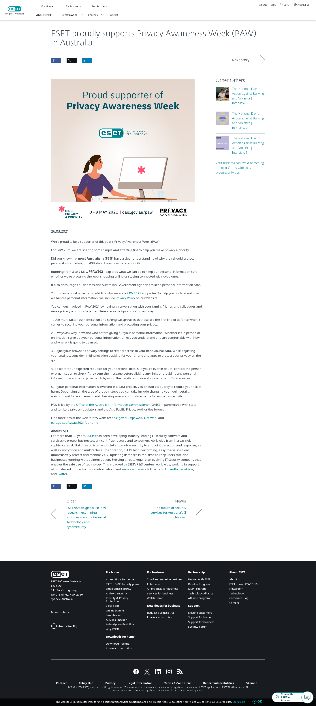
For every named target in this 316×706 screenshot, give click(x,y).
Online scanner (115, 610)
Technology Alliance (200, 593)
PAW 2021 (134, 293)
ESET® (91, 436)
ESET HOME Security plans (122, 584)
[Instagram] (169, 673)
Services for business (160, 593)
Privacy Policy (125, 298)
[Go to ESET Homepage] (15, 10)
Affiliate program (199, 598)
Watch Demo (155, 598)
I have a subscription (119, 648)
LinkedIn (171, 469)
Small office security (118, 588)
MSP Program (197, 588)
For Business (73, 6)
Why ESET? (112, 629)
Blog (273, 4)
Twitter (62, 474)
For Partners (99, 6)
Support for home (199, 617)
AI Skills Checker (116, 620)
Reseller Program (199, 584)
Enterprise (153, 584)
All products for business (162, 588)
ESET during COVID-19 (243, 584)
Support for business (201, 622)
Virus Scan (112, 605)
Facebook (186, 469)
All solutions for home (120, 579)
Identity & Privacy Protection (117, 599)
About (263, 4)
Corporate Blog (239, 598)
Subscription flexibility (120, 624)
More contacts (60, 612)
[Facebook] (136, 673)
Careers (93, 15)
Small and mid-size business (165, 579)
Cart (286, 4)
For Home (47, 6)
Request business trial (160, 612)
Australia (303, 4)
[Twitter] (147, 673)
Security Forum (197, 626)
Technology (236, 593)
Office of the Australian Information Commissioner (113, 404)
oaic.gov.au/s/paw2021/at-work (134, 418)
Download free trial (118, 643)
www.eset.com (132, 469)
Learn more (239, 701)
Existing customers (200, 612)
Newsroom (69, 15)
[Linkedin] (158, 673)
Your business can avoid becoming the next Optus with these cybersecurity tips (240, 168)
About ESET (43, 15)
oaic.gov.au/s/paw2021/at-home (74, 422)
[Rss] (180, 673)
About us (235, 579)
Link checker (114, 615)
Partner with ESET (199, 579)
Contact (113, 15)
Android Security (116, 593)
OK (259, 701)
